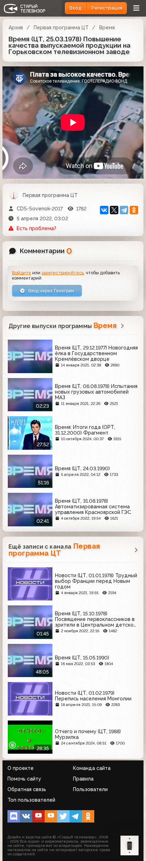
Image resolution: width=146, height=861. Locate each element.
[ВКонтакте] (104, 210)
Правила (83, 779)
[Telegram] (124, 210)
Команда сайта (92, 768)
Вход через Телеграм (50, 290)
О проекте (20, 768)
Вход (75, 8)
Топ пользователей (31, 800)
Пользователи (90, 789)
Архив (16, 27)
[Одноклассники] (134, 210)
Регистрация (106, 8)
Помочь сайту (24, 779)
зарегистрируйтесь (62, 272)
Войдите (21, 272)
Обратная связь (26, 789)
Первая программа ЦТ (61, 27)
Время (107, 27)
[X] (114, 210)
